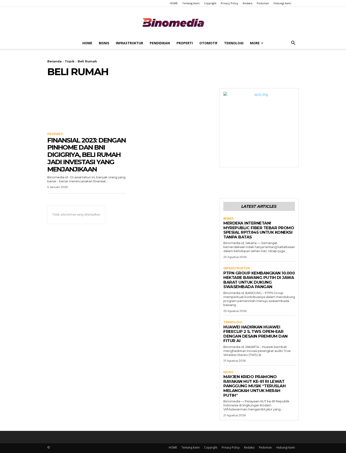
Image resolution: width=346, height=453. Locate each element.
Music (228, 372)
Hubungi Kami (282, 3)
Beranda (54, 61)
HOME (174, 3)
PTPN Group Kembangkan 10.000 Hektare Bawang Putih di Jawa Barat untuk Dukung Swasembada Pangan (259, 280)
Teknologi (233, 43)
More (255, 43)
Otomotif (208, 43)
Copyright (210, 3)
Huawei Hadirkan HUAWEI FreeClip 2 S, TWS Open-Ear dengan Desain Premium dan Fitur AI (255, 334)
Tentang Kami (191, 3)
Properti (185, 43)
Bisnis (104, 43)
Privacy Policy (229, 3)
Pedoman (263, 3)
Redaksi (247, 3)
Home (87, 43)
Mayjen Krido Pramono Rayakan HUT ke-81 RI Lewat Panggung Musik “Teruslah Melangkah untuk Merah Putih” (254, 385)
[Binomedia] (173, 22)
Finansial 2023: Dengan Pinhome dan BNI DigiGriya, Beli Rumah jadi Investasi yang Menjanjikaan (86, 154)
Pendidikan (160, 43)
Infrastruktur (129, 43)
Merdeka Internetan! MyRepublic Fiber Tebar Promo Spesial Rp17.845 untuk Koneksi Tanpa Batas (258, 230)
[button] (293, 43)
